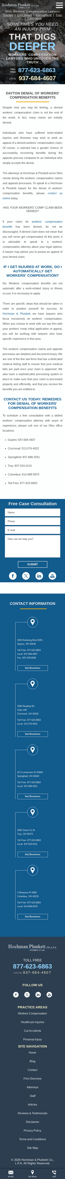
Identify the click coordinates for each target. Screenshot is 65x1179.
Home (32, 1052)
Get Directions (32, 668)
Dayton (8, 15)
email (11, 1176)
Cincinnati (24, 15)
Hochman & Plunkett (16, 313)
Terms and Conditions (32, 1139)
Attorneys (32, 1087)
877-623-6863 (36, 70)
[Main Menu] (59, 5)
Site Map (32, 1147)
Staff (32, 1095)
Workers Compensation (32, 1013)
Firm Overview (32, 1078)
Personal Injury (32, 1039)
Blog (32, 1061)
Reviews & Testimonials (32, 1113)
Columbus (34, 18)
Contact (32, 1069)
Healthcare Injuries (32, 1022)
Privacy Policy (32, 1130)
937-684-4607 (37, 78)
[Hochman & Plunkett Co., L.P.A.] (20, 5)
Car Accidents (32, 1030)
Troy (59, 15)
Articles (32, 1104)
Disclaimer (32, 1121)
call (54, 1176)
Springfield (44, 15)
